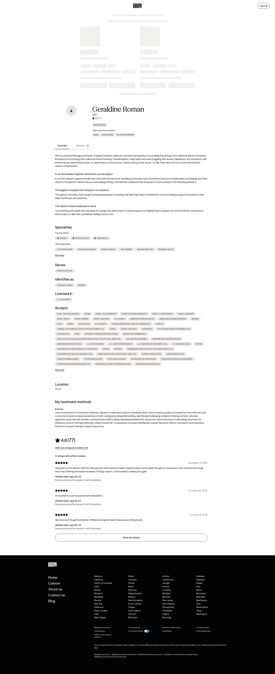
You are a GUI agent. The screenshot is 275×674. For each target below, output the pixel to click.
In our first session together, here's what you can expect (84, 174)
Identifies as (64, 279)
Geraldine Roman (118, 109)
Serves (60, 265)
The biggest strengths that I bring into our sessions (82, 190)
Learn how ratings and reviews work (71, 448)
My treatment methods (73, 402)
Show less (59, 255)
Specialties (63, 227)
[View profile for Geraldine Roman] (71, 122)
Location (62, 384)
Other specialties (62, 244)
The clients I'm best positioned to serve (75, 206)
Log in (262, 5)
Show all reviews (131, 537)
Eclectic (59, 409)
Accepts (61, 308)
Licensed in (63, 294)
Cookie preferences (203, 631)
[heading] (65, 440)
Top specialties (61, 233)
